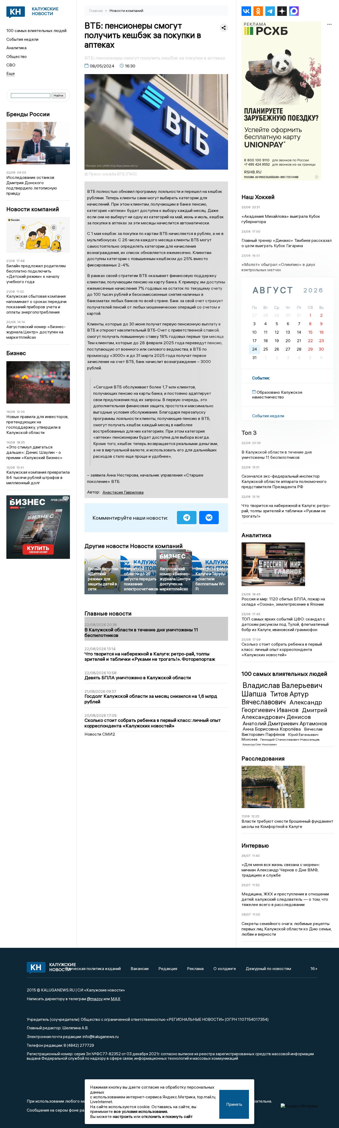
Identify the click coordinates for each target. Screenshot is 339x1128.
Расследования (263, 758)
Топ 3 (249, 432)
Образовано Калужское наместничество (277, 394)
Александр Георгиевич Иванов (282, 706)
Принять (234, 1104)
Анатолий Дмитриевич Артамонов (285, 723)
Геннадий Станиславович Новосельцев (289, 739)
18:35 (21, 442)
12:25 (255, 816)
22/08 (10, 172)
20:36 (256, 443)
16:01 (256, 255)
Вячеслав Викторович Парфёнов (282, 731)
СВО (10, 64)
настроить (123, 1116)
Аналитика (16, 47)
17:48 (20, 261)
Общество (16, 56)
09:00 (21, 172)
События (260, 377)
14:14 (21, 322)
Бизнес (16, 353)
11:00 (256, 914)
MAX (116, 998)
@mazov (95, 998)
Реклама (195, 968)
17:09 (256, 639)
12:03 (21, 412)
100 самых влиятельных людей (36, 30)
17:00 (256, 231)
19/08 (10, 412)
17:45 (256, 614)
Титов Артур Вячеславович (275, 698)
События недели (22, 39)
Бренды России (28, 114)
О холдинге (224, 968)
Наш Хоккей (258, 197)
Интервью (255, 845)
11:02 (20, 291)
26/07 (246, 856)
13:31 (255, 467)
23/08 (246, 207)
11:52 (256, 885)
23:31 (256, 207)
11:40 (256, 856)
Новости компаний (32, 209)
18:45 (256, 594)
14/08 (10, 442)
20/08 (11, 322)
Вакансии (140, 968)
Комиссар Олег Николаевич (260, 744)
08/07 (246, 914)
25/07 (246, 885)
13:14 (256, 497)
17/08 (246, 816)
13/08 (10, 467)
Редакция (167, 968)
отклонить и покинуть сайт (167, 1116)
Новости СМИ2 (99, 734)
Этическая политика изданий (93, 968)
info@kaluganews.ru (101, 1036)
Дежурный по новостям (268, 968)
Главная (96, 10)
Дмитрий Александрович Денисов (284, 713)
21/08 (10, 261)
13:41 (20, 467)
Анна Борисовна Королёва (272, 729)
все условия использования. (141, 1111)
